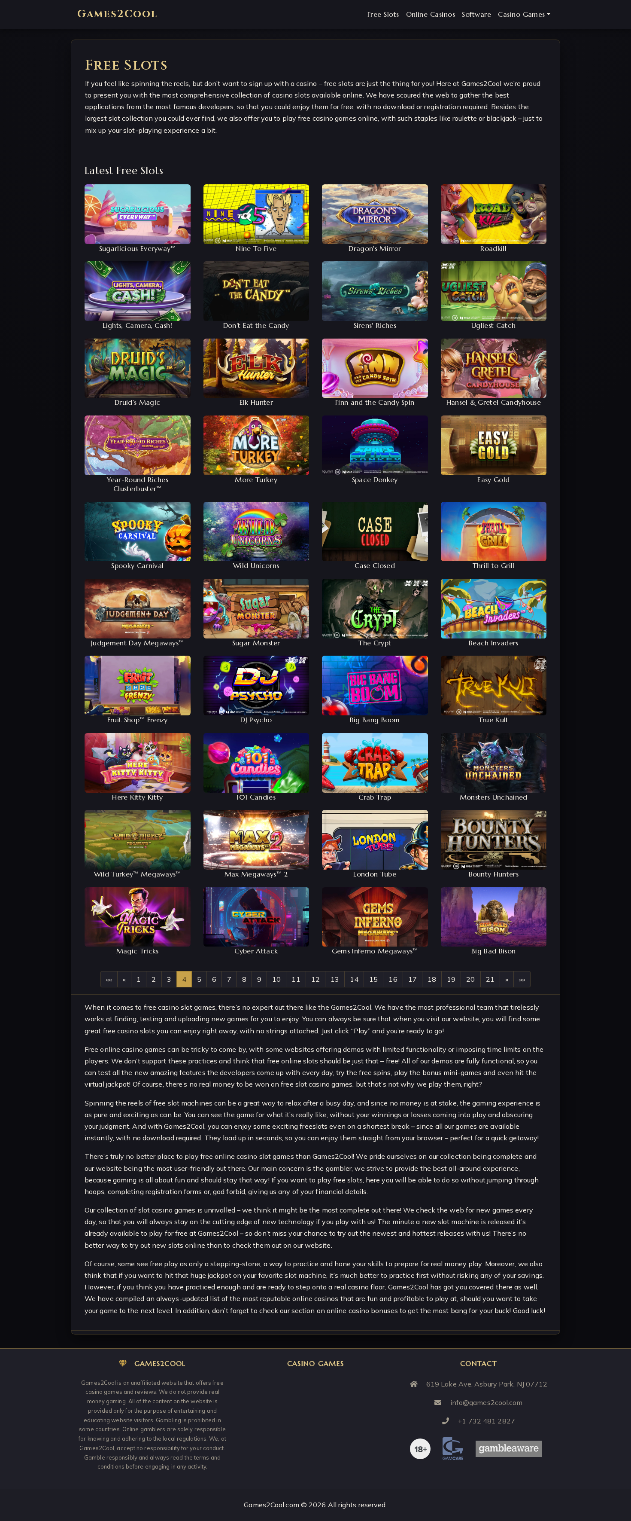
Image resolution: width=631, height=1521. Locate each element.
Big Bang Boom (375, 719)
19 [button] (451, 979)
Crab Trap (374, 797)
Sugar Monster (256, 642)
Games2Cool (117, 14)
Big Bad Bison (493, 951)
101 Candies (256, 797)
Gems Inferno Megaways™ (375, 951)
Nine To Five (256, 248)
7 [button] (229, 979)
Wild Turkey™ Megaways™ (137, 874)
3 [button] (169, 979)
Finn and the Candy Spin (374, 402)
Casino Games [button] (521, 14)
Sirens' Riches (375, 325)
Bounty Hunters (494, 874)
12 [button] (315, 979)
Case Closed (375, 565)
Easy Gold (493, 479)
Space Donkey (375, 479)
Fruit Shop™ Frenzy (137, 719)
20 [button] (470, 979)
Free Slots (383, 14)
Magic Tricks (137, 951)
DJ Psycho (256, 719)
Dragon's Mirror (375, 248)
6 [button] (214, 979)
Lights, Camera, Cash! (137, 325)
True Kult (494, 719)
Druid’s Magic (137, 402)
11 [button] (295, 979)
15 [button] (373, 979)
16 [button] (392, 979)
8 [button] (244, 979)
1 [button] (139, 979)
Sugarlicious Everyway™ (137, 248)
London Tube (374, 874)
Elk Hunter (256, 402)
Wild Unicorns (256, 565)
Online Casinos (430, 14)
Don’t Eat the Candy (256, 325)
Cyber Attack (256, 951)
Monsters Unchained (494, 797)
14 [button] (354, 979)
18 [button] (432, 979)
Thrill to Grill (494, 565)
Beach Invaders (493, 642)
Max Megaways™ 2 (256, 874)
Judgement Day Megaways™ (137, 642)
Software (476, 14)
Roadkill (493, 248)
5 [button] (199, 979)
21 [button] (490, 979)
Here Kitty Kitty (137, 797)
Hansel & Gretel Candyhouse (493, 402)
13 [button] (335, 979)
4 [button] (184, 979)
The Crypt (374, 642)
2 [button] (154, 979)
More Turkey (256, 479)
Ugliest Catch (493, 325)
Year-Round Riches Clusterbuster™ (137, 484)
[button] (109, 979)
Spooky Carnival (137, 565)
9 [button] (259, 979)
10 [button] (276, 979)
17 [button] (412, 979)
